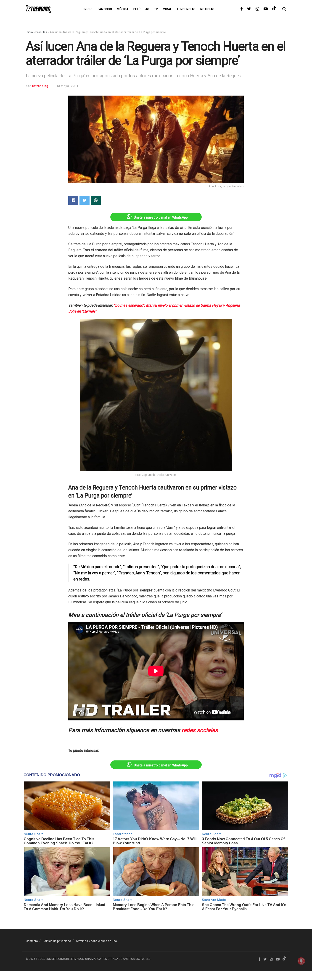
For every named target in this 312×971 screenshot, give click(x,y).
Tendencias (186, 9)
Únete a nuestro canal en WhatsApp (161, 217)
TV (156, 9)
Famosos (105, 9)
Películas (141, 9)
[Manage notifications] (301, 961)
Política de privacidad (57, 941)
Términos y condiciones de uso (96, 941)
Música (122, 9)
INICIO (88, 9)
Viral (167, 9)
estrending (40, 86)
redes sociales (200, 730)
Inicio (29, 32)
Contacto (32, 941)
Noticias (207, 9)
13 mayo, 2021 (67, 86)
